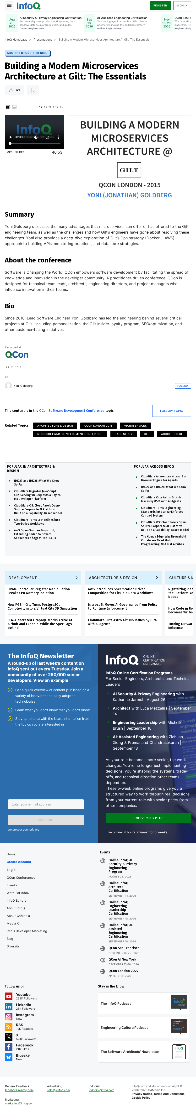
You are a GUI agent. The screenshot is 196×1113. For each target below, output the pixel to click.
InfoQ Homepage (16, 39)
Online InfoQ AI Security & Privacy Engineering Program (123, 866)
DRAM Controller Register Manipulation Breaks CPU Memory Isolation (39, 591)
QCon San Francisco (124, 948)
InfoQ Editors (16, 900)
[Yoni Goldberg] (8, 385)
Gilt (147, 434)
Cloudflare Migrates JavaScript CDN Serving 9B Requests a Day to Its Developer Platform (37, 495)
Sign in (182, 5)
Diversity (13, 946)
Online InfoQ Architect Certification (118, 887)
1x (40, 107)
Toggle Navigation (9, 5)
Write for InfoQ (18, 893)
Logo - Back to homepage (29, 5)
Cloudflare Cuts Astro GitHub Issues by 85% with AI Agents (161, 499)
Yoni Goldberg (23, 385)
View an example (50, 680)
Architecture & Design (27, 53)
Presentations (43, 39)
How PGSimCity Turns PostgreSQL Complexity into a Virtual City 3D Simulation (42, 607)
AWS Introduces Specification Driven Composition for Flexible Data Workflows (120, 591)
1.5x (55, 107)
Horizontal (14, 107)
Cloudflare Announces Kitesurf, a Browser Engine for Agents (163, 478)
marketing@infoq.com (19, 1103)
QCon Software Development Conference (71, 411)
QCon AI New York (122, 959)
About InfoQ (16, 908)
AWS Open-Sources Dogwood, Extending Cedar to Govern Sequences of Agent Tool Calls (35, 534)
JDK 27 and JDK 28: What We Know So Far (36, 482)
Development (23, 577)
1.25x (47, 107)
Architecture (172, 434)
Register (160, 5)
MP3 (9, 152)
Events (12, 885)
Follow (183, 385)
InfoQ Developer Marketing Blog (27, 935)
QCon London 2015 (98, 425)
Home (11, 854)
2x (61, 107)
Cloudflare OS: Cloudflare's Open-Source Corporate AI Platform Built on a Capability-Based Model (38, 509)
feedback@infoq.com (19, 1090)
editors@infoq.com (101, 1090)
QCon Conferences (21, 877)
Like (18, 90)
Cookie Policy (141, 1097)
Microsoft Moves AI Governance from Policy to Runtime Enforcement (122, 607)
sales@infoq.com (58, 1090)
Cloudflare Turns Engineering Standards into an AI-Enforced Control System (162, 511)
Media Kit (14, 923)
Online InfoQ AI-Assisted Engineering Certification (121, 931)
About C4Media (18, 916)
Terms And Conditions (169, 1094)
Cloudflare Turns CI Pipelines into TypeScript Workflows (37, 521)
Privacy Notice (142, 1094)
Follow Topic (171, 411)
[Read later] (33, 90)
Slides (19, 152)
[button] (46, 820)
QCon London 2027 (124, 971)
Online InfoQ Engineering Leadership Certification (118, 908)
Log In (12, 870)
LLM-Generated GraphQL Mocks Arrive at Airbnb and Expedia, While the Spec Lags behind (40, 624)
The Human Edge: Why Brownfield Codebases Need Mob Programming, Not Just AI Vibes (163, 540)
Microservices (135, 425)
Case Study (123, 434)
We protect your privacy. (24, 829)
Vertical (8, 107)
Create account (19, 862)
